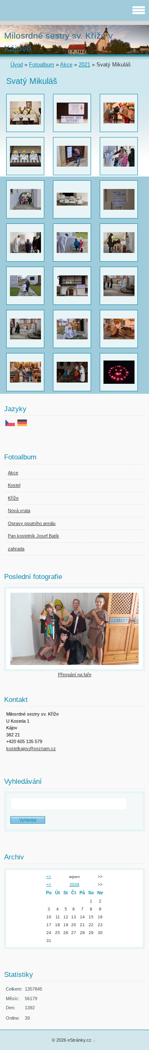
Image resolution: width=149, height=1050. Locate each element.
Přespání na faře (74, 674)
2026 (74, 884)
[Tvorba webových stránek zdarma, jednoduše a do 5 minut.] (94, 1041)
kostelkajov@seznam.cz (31, 748)
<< (48, 876)
